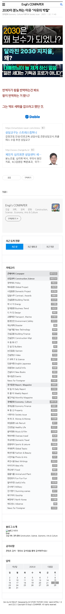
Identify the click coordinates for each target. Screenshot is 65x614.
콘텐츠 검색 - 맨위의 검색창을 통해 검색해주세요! (26, 551)
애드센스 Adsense (32, 503)
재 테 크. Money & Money (32, 418)
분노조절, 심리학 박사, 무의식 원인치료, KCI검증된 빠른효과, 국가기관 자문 (23, 160)
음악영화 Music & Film (32, 431)
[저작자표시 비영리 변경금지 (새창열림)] (38, 177)
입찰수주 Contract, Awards (32, 295)
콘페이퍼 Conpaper (32, 273)
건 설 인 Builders (32, 346)
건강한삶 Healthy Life (32, 427)
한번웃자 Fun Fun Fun (32, 478)
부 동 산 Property (32, 410)
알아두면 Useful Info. (32, 482)
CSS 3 (14, 605)
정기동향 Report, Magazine (32, 384)
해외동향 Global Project (32, 287)
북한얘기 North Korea (32, 499)
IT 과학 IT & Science (32, 359)
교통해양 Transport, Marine (32, 316)
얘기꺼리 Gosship (32, 495)
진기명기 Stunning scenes (32, 491)
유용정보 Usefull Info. (32, 367)
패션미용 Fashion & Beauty (32, 452)
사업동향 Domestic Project (32, 291)
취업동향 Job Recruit (32, 423)
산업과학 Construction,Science (32, 278)
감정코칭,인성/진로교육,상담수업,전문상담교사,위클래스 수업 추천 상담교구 (32, 138)
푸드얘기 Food (32, 469)
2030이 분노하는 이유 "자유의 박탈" (26, 10)
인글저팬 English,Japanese (32, 363)
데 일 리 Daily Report (32, 389)
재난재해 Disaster (32, 325)
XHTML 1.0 (57, 602)
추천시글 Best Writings (32, 461)
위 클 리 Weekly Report (32, 393)
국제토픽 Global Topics (32, 448)
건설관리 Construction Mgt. (32, 338)
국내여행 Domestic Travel (32, 440)
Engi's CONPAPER (32, 4)
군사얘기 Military (32, 486)
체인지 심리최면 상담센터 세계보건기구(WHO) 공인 (23, 154)
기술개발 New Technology (32, 329)
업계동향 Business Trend (32, 308)
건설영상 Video (32, 355)
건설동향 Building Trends (32, 300)
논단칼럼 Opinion (32, 350)
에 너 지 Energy (32, 304)
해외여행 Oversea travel (32, 435)
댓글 (4, 192)
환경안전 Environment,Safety (32, 321)
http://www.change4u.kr (17, 150)
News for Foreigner (32, 380)
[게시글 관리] (17, 177)
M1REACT (13, 602)
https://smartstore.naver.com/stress (22, 128)
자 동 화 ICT (32, 342)
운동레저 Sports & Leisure (32, 444)
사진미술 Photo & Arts (32, 457)
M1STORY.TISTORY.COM (38, 602)
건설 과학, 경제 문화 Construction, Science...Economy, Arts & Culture (26, 211)
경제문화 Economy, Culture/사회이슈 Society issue (20, 14)
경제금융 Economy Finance (32, 406)
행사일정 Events (32, 376)
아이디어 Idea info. (32, 465)
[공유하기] (14, 177)
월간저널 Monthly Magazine (32, 397)
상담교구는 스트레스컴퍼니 (21, 132)
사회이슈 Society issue (32, 414)
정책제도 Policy (32, 283)
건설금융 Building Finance (32, 333)
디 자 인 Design (32, 312)
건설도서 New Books (32, 372)
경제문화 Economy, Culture (32, 401)
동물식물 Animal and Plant (32, 474)
